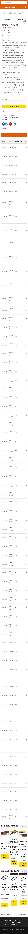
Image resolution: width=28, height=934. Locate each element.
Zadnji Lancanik (12, 117)
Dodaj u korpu (14, 106)
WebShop (9, 12)
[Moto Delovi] (10, 7)
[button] (26, 871)
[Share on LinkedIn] (14, 124)
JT (6, 119)
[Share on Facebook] (3, 124)
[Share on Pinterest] (10, 124)
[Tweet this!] (6, 124)
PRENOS (15, 12)
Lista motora (7, 135)
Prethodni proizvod (6, 914)
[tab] (14, 135)
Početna (2, 12)
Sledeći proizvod (23, 914)
